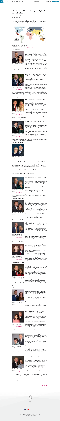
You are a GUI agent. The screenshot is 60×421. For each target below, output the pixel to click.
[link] (13, 380)
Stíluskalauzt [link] (17, 388)
